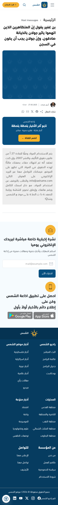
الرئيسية (49, 20)
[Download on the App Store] (44, 315)
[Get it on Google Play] (20, 315)
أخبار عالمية (23, 373)
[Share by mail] (28, 112)
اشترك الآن (47, 273)
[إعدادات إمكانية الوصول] (6, 499)
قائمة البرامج (49, 359)
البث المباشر (9, 4)
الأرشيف (24, 470)
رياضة (26, 414)
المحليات (50, 400)
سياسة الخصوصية (47, 470)
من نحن (52, 455)
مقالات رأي (23, 380)
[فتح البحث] (24, 5)
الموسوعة (24, 421)
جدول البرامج (49, 366)
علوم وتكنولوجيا (21, 429)
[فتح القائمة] (52, 5)
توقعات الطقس (21, 436)
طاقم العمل (50, 462)
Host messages (29, 20)
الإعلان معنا (23, 455)
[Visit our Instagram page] (34, 498)
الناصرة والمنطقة (47, 414)
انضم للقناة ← (29, 138)
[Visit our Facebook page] (39, 498)
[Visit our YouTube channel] (22, 498)
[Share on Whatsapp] (24, 112)
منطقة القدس (48, 407)
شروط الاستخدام (47, 477)
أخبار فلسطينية (21, 352)
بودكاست (51, 373)
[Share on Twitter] (33, 112)
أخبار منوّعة (22, 400)
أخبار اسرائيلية (22, 359)
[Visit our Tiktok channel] (10, 498)
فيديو (26, 388)
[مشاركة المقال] (42, 111)
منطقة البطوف (48, 436)
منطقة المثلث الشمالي (44, 429)
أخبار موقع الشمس (17, 344)
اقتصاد (25, 407)
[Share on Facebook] (38, 112)
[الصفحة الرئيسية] (40, 5)
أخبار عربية (24, 366)
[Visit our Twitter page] (28, 498)
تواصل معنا (23, 462)
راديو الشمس (48, 344)
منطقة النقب (49, 421)
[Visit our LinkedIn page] (16, 498)
